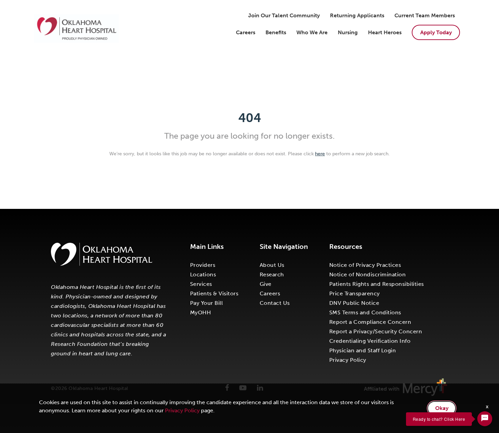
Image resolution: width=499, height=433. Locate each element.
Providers (203, 265)
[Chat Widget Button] (484, 418)
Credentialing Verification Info (370, 341)
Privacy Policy (347, 360)
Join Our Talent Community (284, 15)
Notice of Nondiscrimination (367, 274)
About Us (272, 265)
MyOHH (200, 312)
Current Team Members (424, 15)
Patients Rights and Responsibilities (376, 284)
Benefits (275, 32)
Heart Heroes (385, 32)
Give (266, 284)
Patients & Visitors (214, 293)
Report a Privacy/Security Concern (375, 331)
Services (201, 284)
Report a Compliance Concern (370, 322)
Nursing (348, 32)
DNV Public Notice (354, 303)
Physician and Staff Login (362, 350)
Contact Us (275, 303)
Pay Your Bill (206, 303)
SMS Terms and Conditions (365, 312)
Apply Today (436, 32)
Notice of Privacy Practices (365, 265)
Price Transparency (354, 293)
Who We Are (312, 32)
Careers (245, 32)
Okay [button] (441, 408)
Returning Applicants (357, 15)
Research (272, 274)
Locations (203, 274)
